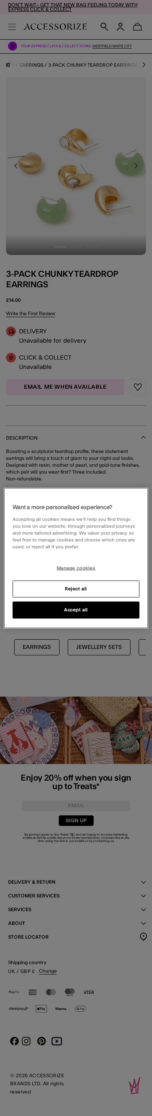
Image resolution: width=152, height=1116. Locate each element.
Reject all (76, 588)
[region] (76, 558)
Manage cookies (76, 568)
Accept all (76, 609)
